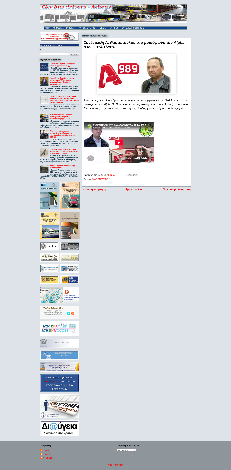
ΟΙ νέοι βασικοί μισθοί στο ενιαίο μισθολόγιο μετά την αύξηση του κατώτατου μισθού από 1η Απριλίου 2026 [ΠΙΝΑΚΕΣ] (64, 99)
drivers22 (47, 454)
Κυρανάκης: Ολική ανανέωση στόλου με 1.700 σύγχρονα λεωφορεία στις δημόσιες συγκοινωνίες (62, 81)
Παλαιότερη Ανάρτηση (177, 189)
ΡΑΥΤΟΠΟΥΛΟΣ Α (101, 179)
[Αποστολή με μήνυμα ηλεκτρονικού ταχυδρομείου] (127, 175)
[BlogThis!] (129, 175)
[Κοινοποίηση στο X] (132, 175)
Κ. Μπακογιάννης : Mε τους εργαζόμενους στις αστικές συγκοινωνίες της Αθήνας (61, 117)
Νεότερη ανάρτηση (94, 189)
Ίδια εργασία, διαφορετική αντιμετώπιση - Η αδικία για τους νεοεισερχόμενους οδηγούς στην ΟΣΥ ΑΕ (63, 134)
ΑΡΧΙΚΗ (48, 28)
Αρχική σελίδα (134, 189)
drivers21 (47, 450)
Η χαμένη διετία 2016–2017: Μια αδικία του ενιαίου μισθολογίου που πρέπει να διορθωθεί (64, 151)
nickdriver (47, 458)
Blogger (119, 465)
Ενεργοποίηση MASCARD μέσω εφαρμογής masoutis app (63, 65)
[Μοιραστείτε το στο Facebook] (134, 175)
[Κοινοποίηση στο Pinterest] (136, 175)
